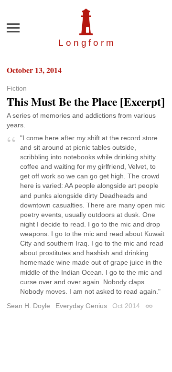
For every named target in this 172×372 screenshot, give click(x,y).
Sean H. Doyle (28, 306)
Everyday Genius (81, 306)
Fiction (17, 88)
